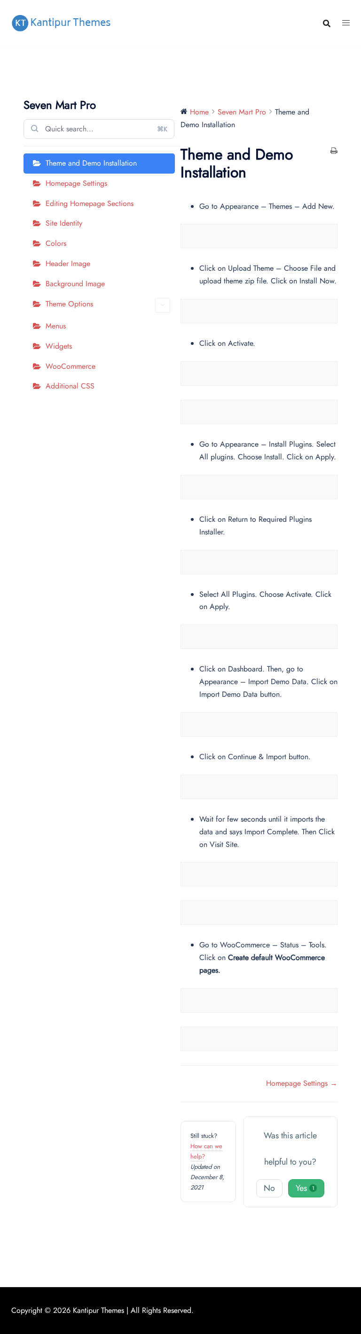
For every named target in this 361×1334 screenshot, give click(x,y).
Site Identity (64, 223)
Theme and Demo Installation (91, 163)
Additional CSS (70, 386)
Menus (56, 325)
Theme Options (69, 303)
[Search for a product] (326, 23)
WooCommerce (70, 366)
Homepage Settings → (301, 1083)
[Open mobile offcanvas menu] (346, 23)
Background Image (75, 283)
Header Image (68, 263)
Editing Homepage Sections (89, 203)
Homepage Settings (76, 183)
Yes (305, 1188)
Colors (56, 243)
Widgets (59, 346)
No (269, 1188)
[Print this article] (333, 151)
